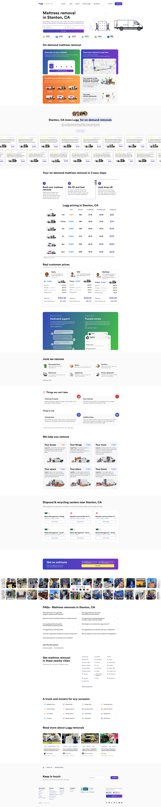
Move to (68, 26)
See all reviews (80, 131)
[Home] (43, 767)
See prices (63, 31)
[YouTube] (88, 590)
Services (63, 3)
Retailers (77, 3)
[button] (15, 142)
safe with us (90, 86)
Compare (40, 793)
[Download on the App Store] (109, 793)
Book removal (55, 521)
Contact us (62, 793)
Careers (71, 791)
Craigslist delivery (52, 793)
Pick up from (48, 26)
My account (62, 791)
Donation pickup (52, 796)
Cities (71, 3)
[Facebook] (77, 590)
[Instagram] (73, 590)
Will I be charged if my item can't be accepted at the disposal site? (99, 633)
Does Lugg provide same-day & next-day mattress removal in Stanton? (91, 613)
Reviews (71, 789)
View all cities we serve (87, 686)
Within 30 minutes (62, 71)
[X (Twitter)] (84, 590)
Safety (61, 794)
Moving (50, 789)
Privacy (45, 802)
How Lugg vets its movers (91, 327)
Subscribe (114, 777)
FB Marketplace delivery (54, 794)
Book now (118, 3)
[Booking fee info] (50, 292)
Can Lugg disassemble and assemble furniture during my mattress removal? (53, 624)
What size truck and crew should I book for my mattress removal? (59, 618)
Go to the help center (59, 647)
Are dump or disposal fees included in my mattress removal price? (60, 633)
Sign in (110, 3)
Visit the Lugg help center (56, 326)
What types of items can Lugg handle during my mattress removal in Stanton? (53, 613)
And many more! (47, 380)
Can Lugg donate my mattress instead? (53, 629)
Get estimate (97, 3)
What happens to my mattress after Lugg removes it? (95, 624)
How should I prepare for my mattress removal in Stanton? (58, 638)
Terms (48, 802)
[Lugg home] (41, 4)
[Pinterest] (114, 802)
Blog (40, 794)
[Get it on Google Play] (116, 793)
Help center (62, 789)
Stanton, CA (49, 767)
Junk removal (52, 797)
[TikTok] (80, 590)
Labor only (51, 799)
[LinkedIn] (119, 802)
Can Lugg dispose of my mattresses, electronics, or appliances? (98, 629)
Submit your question (47, 647)
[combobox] (53, 27)
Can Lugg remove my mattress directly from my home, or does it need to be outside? (93, 619)
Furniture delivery (52, 791)
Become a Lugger (42, 797)
